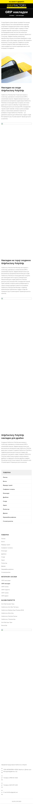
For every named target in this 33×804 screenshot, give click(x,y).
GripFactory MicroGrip (7, 613)
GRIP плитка (4, 586)
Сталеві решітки (5, 572)
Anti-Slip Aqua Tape (6, 622)
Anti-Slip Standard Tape (7, 604)
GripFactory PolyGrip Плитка (9, 616)
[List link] (16, 778)
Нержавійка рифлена (7, 569)
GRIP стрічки (5, 592)
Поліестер (4, 563)
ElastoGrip (4, 625)
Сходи (3, 557)
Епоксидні (4, 551)
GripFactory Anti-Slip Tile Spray (10, 607)
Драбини (3, 554)
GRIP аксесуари (5, 580)
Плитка (3, 538)
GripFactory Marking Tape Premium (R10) (12, 610)
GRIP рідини (4, 595)
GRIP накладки (5, 583)
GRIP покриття (5, 589)
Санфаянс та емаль (7, 548)
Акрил (3, 560)
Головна (11, 15)
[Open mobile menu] (3, 6)
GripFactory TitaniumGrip (8, 619)
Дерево (3, 566)
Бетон (3, 541)
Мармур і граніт (5, 544)
